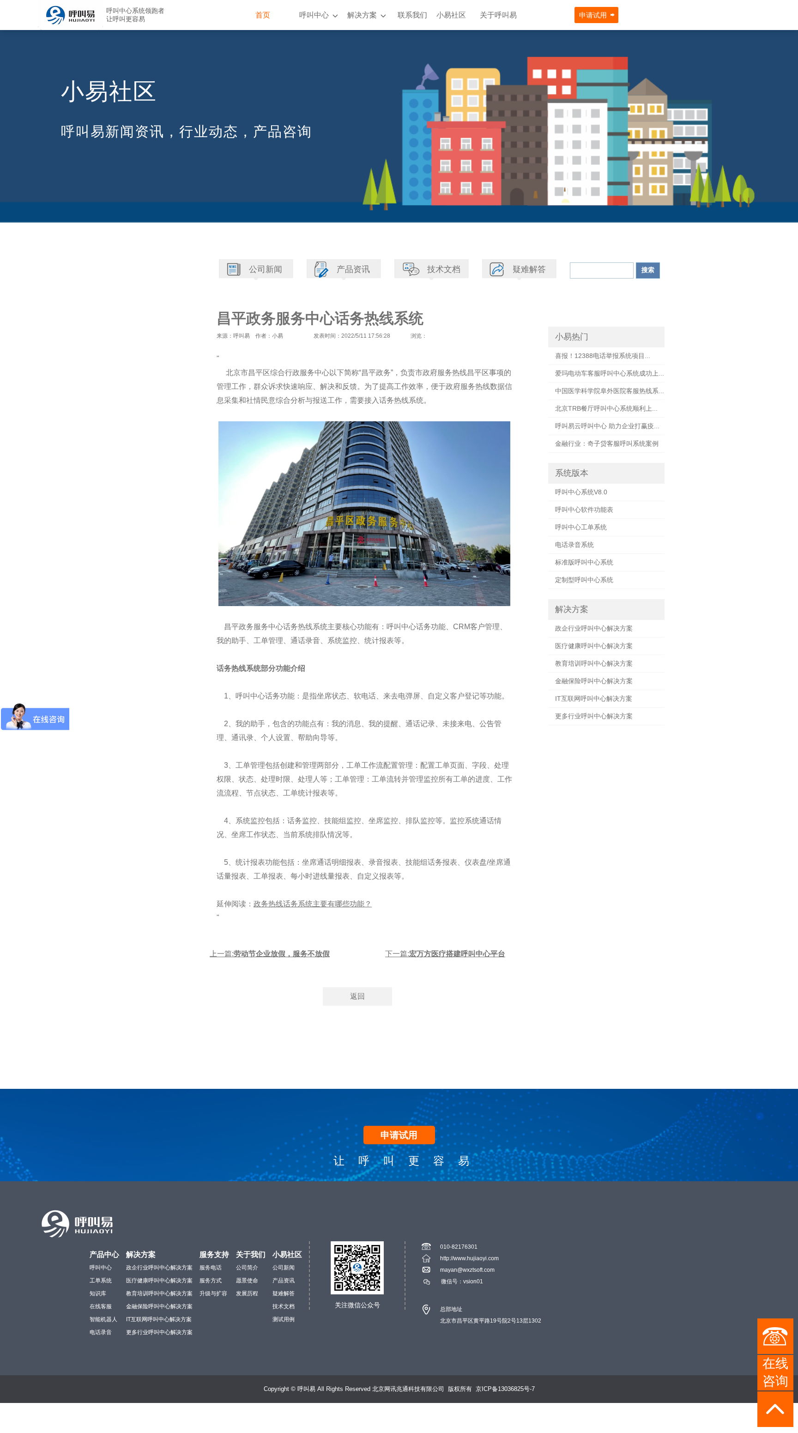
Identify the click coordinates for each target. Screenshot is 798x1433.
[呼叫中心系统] (70, 15)
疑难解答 (283, 1293)
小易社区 (451, 15)
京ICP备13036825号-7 (505, 1388)
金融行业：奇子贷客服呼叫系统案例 (607, 443)
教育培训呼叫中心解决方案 (594, 663)
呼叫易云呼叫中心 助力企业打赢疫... (607, 426)
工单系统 (101, 1280)
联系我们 (412, 15)
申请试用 (593, 15)
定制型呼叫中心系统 (584, 579)
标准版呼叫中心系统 (584, 562)
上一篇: (270, 954)
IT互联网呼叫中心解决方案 (593, 698)
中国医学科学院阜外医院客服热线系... (609, 391)
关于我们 (251, 1254)
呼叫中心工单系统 (581, 527)
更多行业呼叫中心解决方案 (594, 716)
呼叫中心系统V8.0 (581, 492)
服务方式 (211, 1280)
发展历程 (247, 1293)
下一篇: (445, 954)
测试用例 (283, 1319)
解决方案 (362, 15)
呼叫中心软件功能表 (584, 509)
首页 (262, 15)
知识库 (98, 1293)
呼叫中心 (314, 15)
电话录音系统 (574, 544)
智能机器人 (103, 1319)
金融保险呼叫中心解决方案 (594, 681)
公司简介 (247, 1267)
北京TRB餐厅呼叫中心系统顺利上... (606, 408)
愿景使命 (247, 1280)
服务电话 (211, 1267)
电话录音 (101, 1332)
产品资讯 (283, 1280)
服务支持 (214, 1254)
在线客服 (101, 1306)
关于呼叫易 (498, 15)
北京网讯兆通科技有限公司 (408, 1388)
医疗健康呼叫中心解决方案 (594, 646)
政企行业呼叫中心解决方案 (594, 628)
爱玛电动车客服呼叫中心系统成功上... (609, 373)
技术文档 (283, 1306)
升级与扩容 (213, 1293)
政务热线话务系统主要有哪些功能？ (313, 904)
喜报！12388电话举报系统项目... (602, 355)
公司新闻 (283, 1267)
